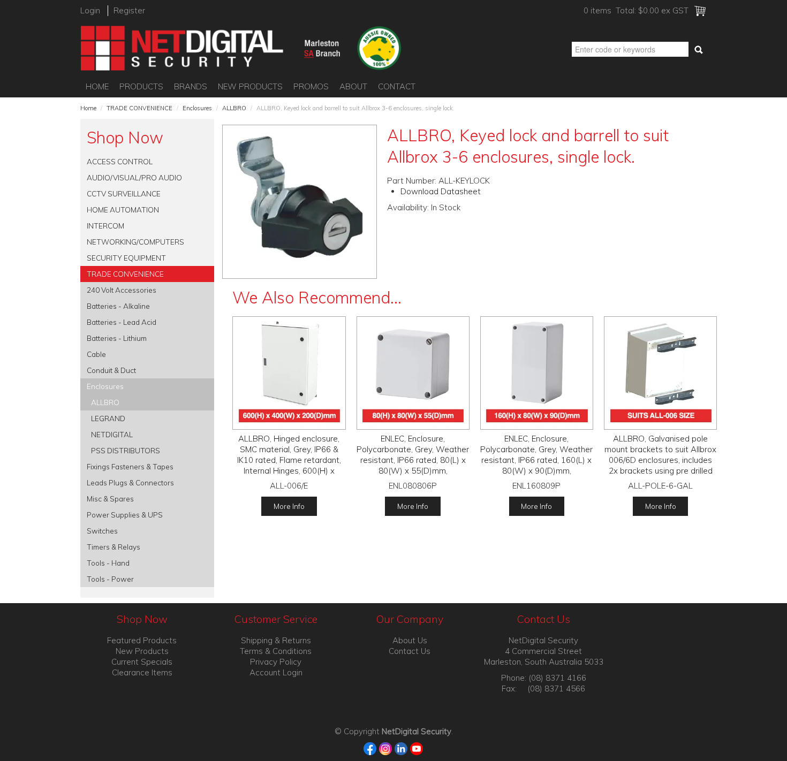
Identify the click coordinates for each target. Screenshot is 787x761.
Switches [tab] (102, 530)
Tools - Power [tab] (110, 578)
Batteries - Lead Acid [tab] (121, 321)
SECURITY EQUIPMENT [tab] (126, 257)
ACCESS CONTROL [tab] (120, 161)
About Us (409, 640)
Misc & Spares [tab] (110, 498)
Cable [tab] (96, 354)
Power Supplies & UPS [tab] (125, 514)
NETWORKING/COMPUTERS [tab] (135, 241)
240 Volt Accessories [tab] (121, 289)
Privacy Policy (275, 662)
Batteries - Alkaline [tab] (118, 305)
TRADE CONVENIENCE (139, 108)
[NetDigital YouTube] (416, 748)
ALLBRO (234, 108)
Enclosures (197, 108)
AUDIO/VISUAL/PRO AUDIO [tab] (134, 177)
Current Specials (141, 662)
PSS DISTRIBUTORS (125, 450)
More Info (289, 506)
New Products (250, 86)
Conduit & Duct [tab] (111, 370)
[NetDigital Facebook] (370, 748)
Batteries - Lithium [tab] (117, 338)
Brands (190, 86)
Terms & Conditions (276, 651)
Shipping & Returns (276, 640)
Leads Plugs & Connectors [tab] (130, 482)
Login (90, 10)
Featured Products (142, 640)
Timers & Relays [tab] (113, 546)
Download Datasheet (440, 191)
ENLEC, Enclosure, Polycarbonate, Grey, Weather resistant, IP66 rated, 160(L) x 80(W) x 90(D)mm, (536, 454)
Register (129, 10)
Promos (311, 86)
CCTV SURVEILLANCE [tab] (124, 193)
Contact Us (409, 651)
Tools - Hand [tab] (108, 562)
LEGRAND (108, 418)
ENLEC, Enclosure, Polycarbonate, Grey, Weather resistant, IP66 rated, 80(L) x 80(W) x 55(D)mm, (413, 454)
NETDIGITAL (112, 434)
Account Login (275, 672)
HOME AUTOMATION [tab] (123, 209)
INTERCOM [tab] (105, 225)
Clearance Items (142, 672)
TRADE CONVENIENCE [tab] (125, 273)
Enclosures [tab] (105, 386)
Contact (396, 86)
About (353, 86)
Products (141, 86)
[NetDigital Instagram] (385, 748)
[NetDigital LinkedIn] (401, 748)
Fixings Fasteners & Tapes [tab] (130, 466)
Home (97, 86)
